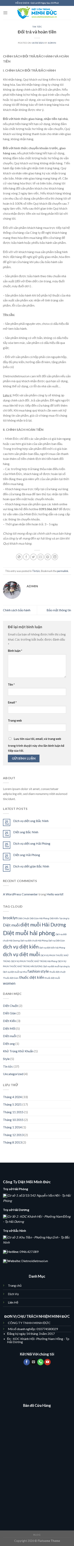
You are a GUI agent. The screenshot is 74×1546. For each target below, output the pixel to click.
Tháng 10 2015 (13, 1120)
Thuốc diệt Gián (11, 978)
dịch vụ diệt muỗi (21, 954)
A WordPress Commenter (20, 894)
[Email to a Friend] (40, 557)
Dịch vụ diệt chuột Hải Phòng (34, 940)
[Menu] (5, 12)
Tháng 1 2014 (12, 1127)
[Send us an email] (33, 1362)
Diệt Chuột (10, 1005)
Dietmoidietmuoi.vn (34, 1261)
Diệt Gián (9, 1013)
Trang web (15, 720)
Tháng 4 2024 (12, 1097)
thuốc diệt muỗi (52, 978)
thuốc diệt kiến (31, 977)
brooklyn (10, 917)
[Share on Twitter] (33, 557)
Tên (11, 684)
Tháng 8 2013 (12, 1142)
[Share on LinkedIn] (55, 557)
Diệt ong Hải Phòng (26, 855)
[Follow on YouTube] (47, 1362)
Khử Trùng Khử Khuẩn (18, 1051)
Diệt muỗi (9, 1036)
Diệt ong (9, 1043)
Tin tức (37, 26)
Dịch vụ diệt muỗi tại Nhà (15, 972)
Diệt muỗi (11, 925)
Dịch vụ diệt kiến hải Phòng (52, 947)
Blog (36, 1534)
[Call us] (40, 1362)
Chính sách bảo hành (16, 610)
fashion (33, 971)
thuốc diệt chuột (58, 972)
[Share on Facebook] (26, 557)
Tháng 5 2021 (12, 1104)
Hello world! (55, 894)
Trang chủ (15, 1285)
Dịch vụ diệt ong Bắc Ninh (31, 821)
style (44, 971)
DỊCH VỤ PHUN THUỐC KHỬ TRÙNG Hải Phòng (34, 961)
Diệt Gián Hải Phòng (39, 918)
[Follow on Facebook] (26, 1362)
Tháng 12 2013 (13, 1135)
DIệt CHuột (23, 918)
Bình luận (15, 650)
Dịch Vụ (13, 1294)
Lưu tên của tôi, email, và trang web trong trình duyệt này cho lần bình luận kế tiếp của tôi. (36, 744)
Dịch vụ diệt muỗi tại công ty (56, 966)
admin (52, 42)
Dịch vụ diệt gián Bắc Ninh (31, 866)
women (9, 983)
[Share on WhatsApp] (19, 557)
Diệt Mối (9, 1028)
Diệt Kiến (9, 1021)
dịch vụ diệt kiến (21, 946)
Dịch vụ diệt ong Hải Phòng (31, 843)
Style (6, 1059)
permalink (62, 571)
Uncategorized (13, 1074)
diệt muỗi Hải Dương (43, 924)
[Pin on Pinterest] (47, 557)
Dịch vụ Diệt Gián (56, 940)
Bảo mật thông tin (59, 610)
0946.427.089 (29, 1251)
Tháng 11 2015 (13, 1112)
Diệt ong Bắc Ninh (25, 832)
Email (12, 702)
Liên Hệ (13, 1302)
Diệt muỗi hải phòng (29, 932)
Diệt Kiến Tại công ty (59, 918)
